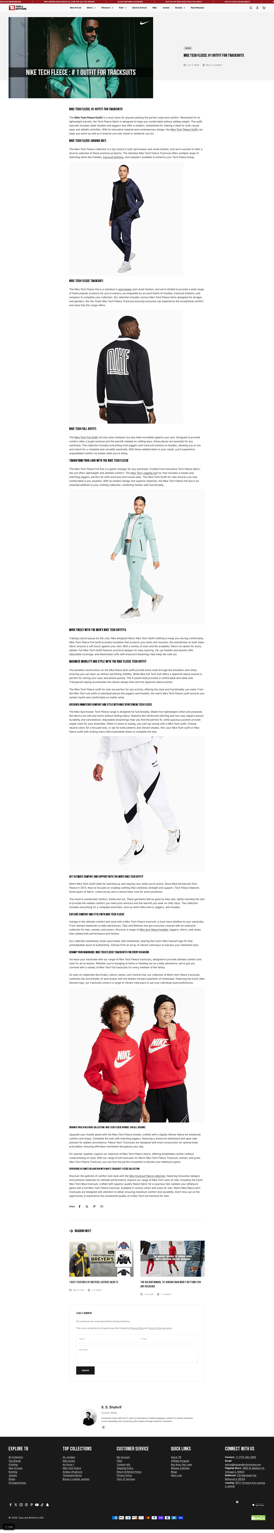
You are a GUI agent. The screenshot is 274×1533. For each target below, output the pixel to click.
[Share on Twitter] (87, 1206)
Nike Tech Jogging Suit (144, 472)
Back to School (139, 7)
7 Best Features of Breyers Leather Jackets (93, 1282)
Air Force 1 (68, 1464)
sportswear (125, 289)
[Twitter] (103, 1427)
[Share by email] (102, 1206)
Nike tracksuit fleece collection (147, 1175)
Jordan (166, 7)
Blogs (174, 1471)
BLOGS (188, 48)
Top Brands (15, 1460)
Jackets (13, 1475)
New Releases (197, 7)
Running (13, 1471)
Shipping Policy (125, 1468)
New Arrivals (15, 1468)
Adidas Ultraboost (72, 1471)
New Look (176, 1475)
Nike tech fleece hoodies (153, 929)
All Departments (17, 1482)
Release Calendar (180, 1468)
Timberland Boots (72, 1475)
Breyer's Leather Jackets (76, 1479)
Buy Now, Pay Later (181, 1464)
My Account (123, 1457)
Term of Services (126, 1479)
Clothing (13, 1464)
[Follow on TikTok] (42, 1505)
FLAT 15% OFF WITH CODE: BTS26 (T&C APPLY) (164, 2)
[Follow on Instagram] (21, 1505)
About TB (176, 1457)
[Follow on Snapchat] (47, 1505)
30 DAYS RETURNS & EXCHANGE (110, 2)
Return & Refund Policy (129, 1471)
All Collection (16, 1457)
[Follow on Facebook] (10, 1505)
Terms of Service (157, 1328)
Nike (155, 7)
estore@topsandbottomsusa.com (243, 1464)
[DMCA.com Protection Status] (258, 1517)
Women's (105, 7)
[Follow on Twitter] (16, 1505)
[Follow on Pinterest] (32, 1505)
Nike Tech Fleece (72, 1468)
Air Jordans (69, 1457)
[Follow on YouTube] (37, 1505)
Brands (178, 7)
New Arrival (75, 7)
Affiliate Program (180, 1460)
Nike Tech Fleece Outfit (184, 129)
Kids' (121, 7)
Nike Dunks (69, 1460)
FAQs (119, 1460)
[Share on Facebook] (79, 1206)
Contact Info (123, 1464)
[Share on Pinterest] (94, 1206)
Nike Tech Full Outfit (86, 437)
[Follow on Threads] (26, 1505)
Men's (90, 7)
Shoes (12, 1479)
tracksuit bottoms (113, 157)
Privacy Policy (137, 1328)
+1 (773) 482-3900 (245, 1457)
